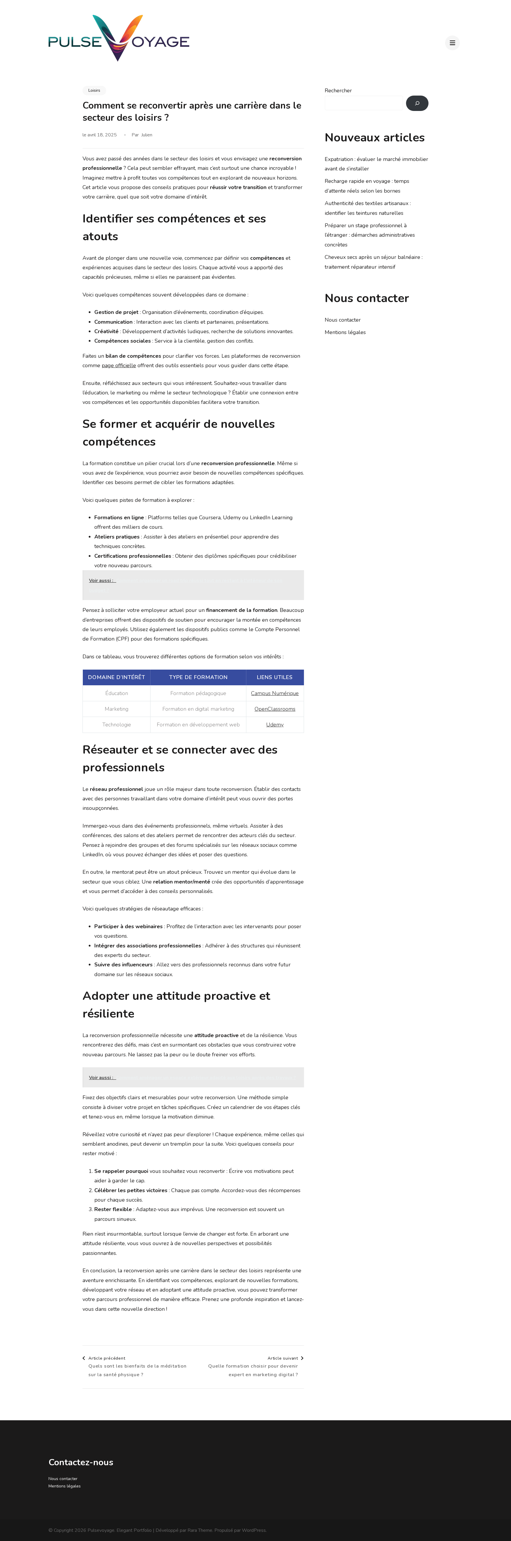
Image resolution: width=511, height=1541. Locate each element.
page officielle (119, 365)
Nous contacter (343, 319)
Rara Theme (199, 1530)
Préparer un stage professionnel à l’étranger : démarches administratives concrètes (370, 235)
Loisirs (94, 90)
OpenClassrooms (275, 709)
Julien (146, 135)
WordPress (254, 1530)
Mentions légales (345, 332)
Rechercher (338, 90)
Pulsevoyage (101, 1530)
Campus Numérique (275, 693)
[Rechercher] (417, 103)
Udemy (275, 724)
